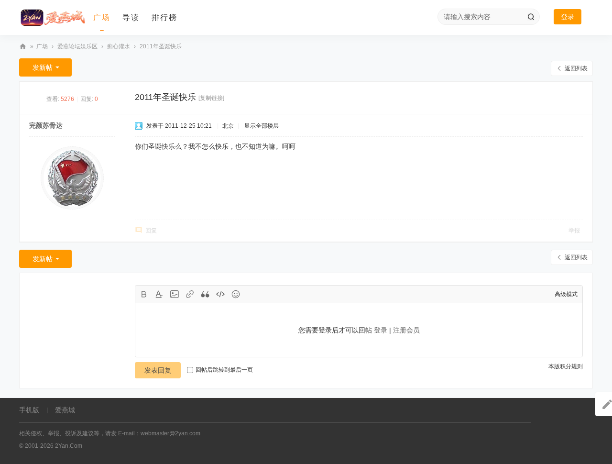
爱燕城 (65, 410)
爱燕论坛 (23, 47)
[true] (531, 17)
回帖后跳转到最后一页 (224, 369)
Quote (205, 294)
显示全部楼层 (261, 125)
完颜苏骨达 (46, 125)
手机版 (29, 410)
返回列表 (576, 68)
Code (220, 294)
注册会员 (406, 330)
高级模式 (566, 294)
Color (159, 294)
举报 (574, 230)
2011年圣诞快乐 (161, 46)
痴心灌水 (118, 46)
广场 (101, 17)
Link (190, 294)
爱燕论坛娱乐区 (77, 46)
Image (174, 294)
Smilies (235, 294)
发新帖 (43, 67)
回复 (151, 230)
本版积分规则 (565, 366)
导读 (131, 17)
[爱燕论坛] (52, 17)
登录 (567, 17)
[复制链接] (211, 98)
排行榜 (164, 17)
